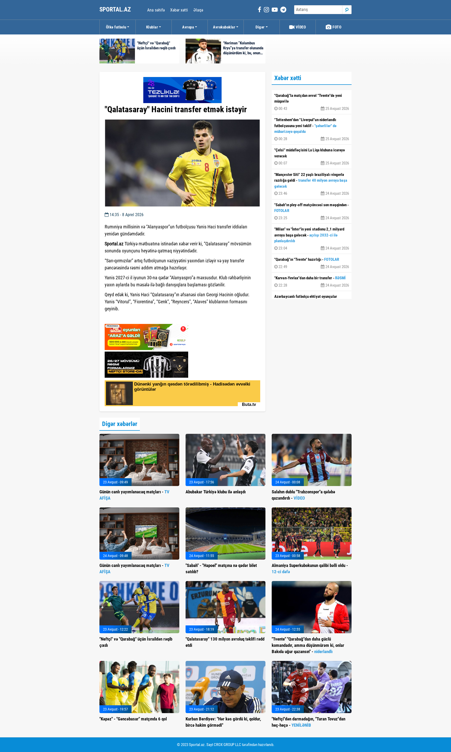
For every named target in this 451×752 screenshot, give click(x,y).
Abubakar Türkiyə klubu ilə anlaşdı (216, 491)
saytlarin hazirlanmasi (126, 318)
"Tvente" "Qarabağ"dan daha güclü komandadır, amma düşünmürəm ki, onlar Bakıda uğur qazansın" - (308, 645)
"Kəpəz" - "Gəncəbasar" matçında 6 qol (133, 718)
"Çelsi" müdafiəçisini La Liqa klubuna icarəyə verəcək (311, 156)
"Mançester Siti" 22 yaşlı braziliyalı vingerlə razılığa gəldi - (311, 184)
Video (300, 27)
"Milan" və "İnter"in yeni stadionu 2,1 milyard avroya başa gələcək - (311, 239)
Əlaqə (198, 10)
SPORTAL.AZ (115, 9)
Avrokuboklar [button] (224, 27)
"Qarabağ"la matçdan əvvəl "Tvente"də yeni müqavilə (311, 102)
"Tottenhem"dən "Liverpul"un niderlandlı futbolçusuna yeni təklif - (311, 129)
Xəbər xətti (179, 10)
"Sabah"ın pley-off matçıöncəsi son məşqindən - (311, 211)
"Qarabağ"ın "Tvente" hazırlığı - (311, 263)
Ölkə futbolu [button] (116, 27)
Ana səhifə (156, 10)
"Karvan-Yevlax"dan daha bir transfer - (311, 282)
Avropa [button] (188, 27)
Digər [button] (260, 27)
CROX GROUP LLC (227, 744)
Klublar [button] (152, 27)
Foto (337, 27)
